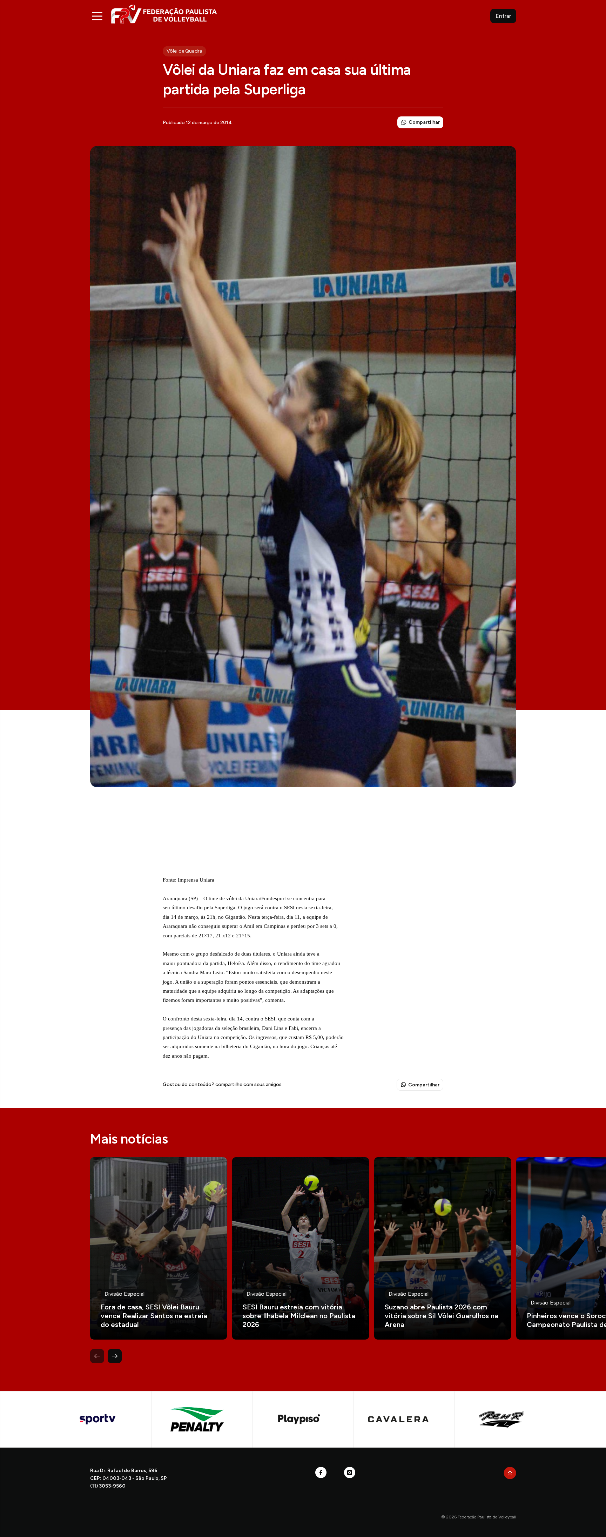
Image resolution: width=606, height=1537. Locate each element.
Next (115, 1356)
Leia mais (158, 1248)
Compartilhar (424, 122)
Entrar (503, 16)
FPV (164, 13)
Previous (97, 1356)
